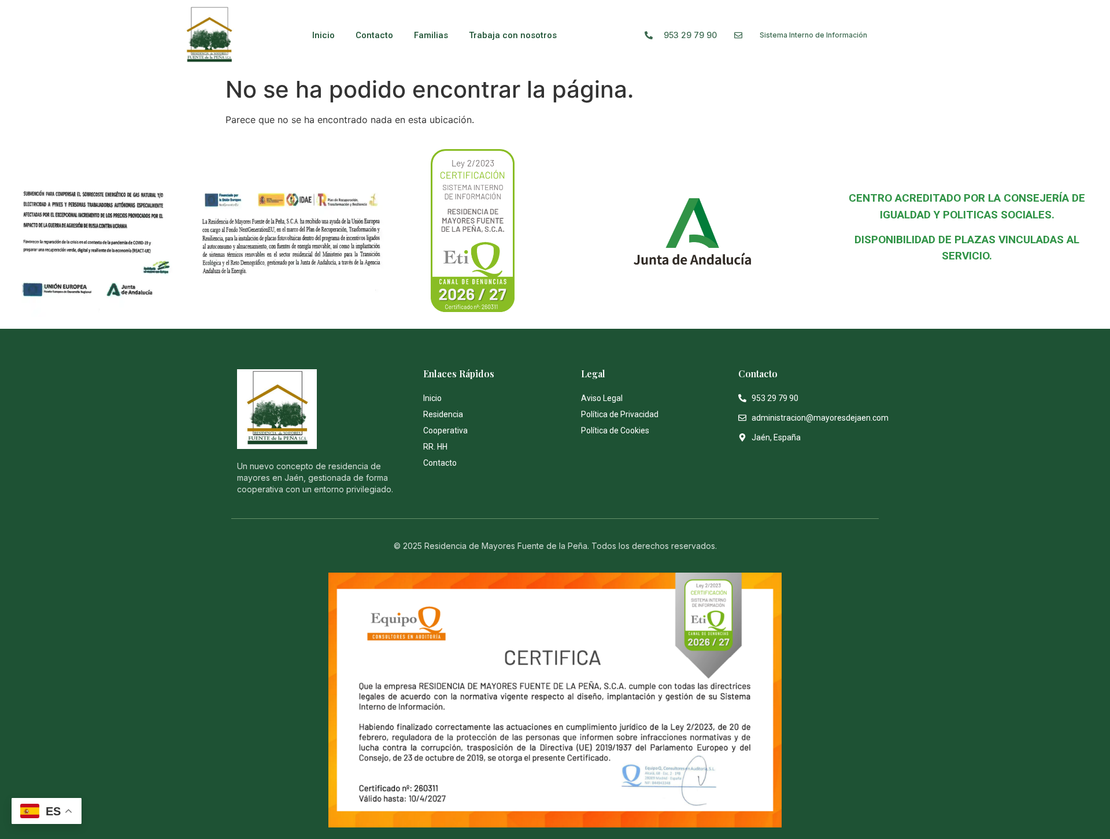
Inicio (323, 35)
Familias (431, 35)
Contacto (374, 35)
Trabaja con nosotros (513, 35)
